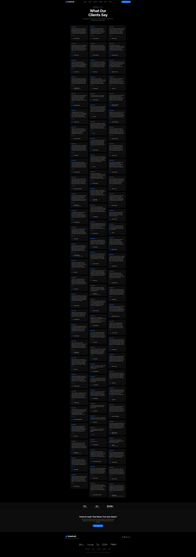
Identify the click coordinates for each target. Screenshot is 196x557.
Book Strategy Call (126, 1)
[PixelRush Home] (69, 2)
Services (95, 1)
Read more (73, 35)
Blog (105, 1)
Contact (110, 1)
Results (100, 1)
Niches (90, 1)
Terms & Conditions (94, 552)
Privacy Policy (88, 552)
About (85, 1)
